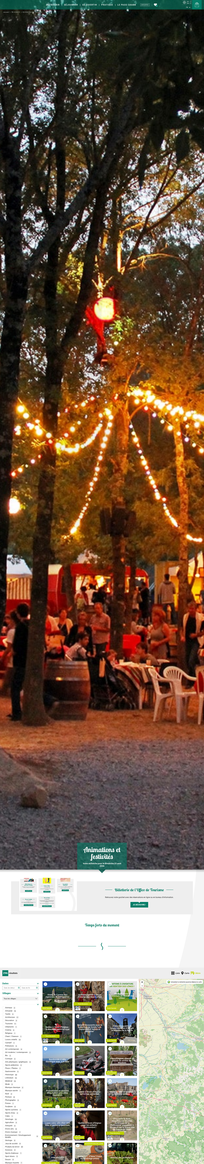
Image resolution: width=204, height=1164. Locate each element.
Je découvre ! (139, 905)
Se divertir (89, 5)
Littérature (11, 1078)
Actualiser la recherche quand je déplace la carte (186, 982)
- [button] (142, 985)
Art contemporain (13, 1049)
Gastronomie (11, 1071)
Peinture (10, 1097)
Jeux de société (12, 1144)
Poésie (9, 1103)
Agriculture (11, 1122)
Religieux (10, 1033)
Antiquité (10, 1126)
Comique (10, 1059)
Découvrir (53, 5)
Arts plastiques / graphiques (17, 1062)
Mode (9, 1084)
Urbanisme (11, 1027)
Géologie (10, 1140)
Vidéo (9, 1116)
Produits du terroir (14, 1147)
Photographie (12, 1100)
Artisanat (10, 1011)
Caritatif (9, 1043)
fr (187, 7)
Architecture (11, 1017)
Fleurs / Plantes (12, 1068)
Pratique (107, 5)
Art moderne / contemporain (17, 1052)
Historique (11, 1075)
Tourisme (10, 1024)
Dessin (9, 1159)
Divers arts (11, 1129)
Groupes (145, 5)
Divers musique (12, 1132)
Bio (8, 1056)
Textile (9, 1014)
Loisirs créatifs (12, 1040)
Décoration (11, 1020)
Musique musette (13, 1163)
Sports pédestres (13, 1065)
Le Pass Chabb (126, 5)
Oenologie (11, 1119)
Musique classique (14, 1087)
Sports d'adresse (13, 1153)
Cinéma (9, 1030)
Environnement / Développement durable (21, 1136)
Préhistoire (11, 1046)
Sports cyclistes (13, 1110)
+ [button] (142, 982)
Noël (8, 1094)
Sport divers (11, 1156)
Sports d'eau (11, 1113)
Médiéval (10, 1081)
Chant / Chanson (13, 1036)
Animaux (10, 1008)
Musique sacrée (13, 1091)
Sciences (10, 1150)
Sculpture (10, 1107)
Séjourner (71, 5)
